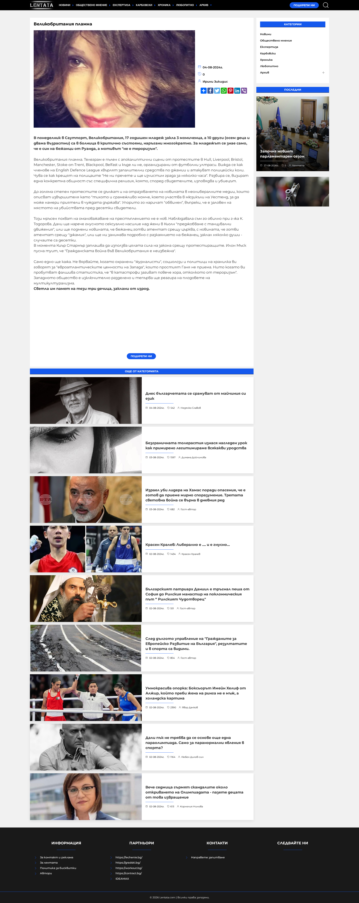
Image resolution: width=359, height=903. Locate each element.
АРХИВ (204, 5)
